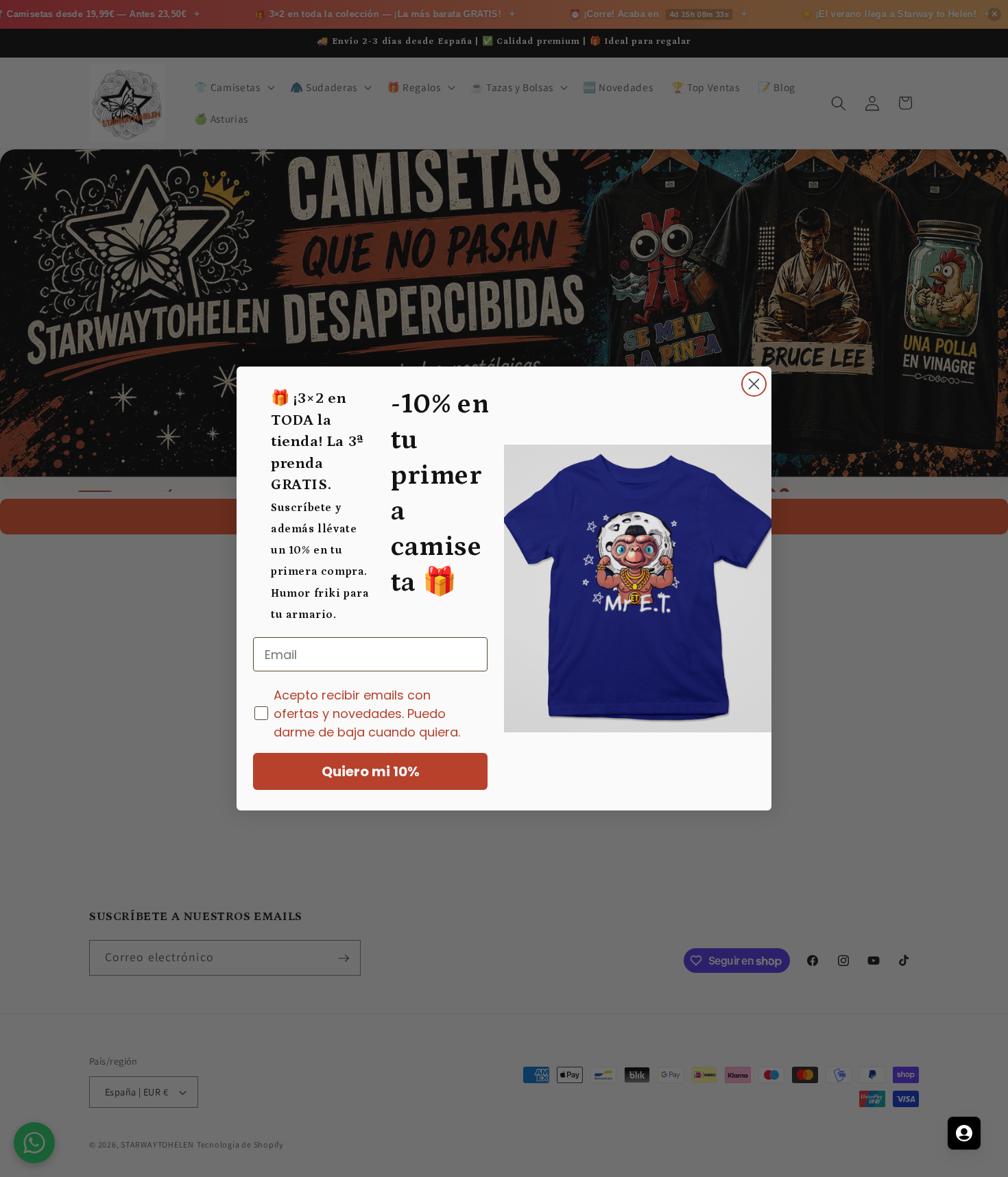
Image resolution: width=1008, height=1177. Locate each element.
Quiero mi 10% (371, 771)
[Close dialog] (754, 384)
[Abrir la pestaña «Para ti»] (964, 1133)
